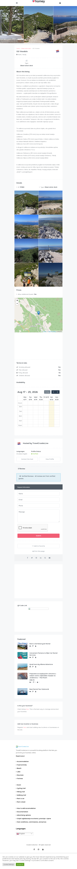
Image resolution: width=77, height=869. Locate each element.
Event (19, 785)
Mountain (20, 775)
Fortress (20, 778)
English (22, 833)
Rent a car (20, 798)
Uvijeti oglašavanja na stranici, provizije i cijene (34, 818)
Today (47, 392)
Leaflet (44, 331)
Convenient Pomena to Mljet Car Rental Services (43, 654)
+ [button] (17, 300)
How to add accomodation (26, 808)
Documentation (22, 812)
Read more (20, 756)
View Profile (50, 459)
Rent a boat (21, 802)
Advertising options (24, 815)
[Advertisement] (38, 581)
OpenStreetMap (52, 331)
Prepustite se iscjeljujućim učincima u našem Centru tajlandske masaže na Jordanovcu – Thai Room (42, 676)
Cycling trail (21, 788)
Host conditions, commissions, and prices (31, 822)
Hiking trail (21, 792)
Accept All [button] (20, 864)
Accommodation (23, 761)
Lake (18, 772)
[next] (57, 392)
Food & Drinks (22, 765)
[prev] (53, 392)
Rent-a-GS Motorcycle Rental (39, 644)
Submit (38, 536)
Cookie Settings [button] (9, 864)
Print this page (39, 551)
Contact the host (27, 459)
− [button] (17, 303)
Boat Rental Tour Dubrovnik (39, 689)
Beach (19, 768)
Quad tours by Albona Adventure (41, 664)
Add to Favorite (39, 546)
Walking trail (21, 795)
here (27, 709)
